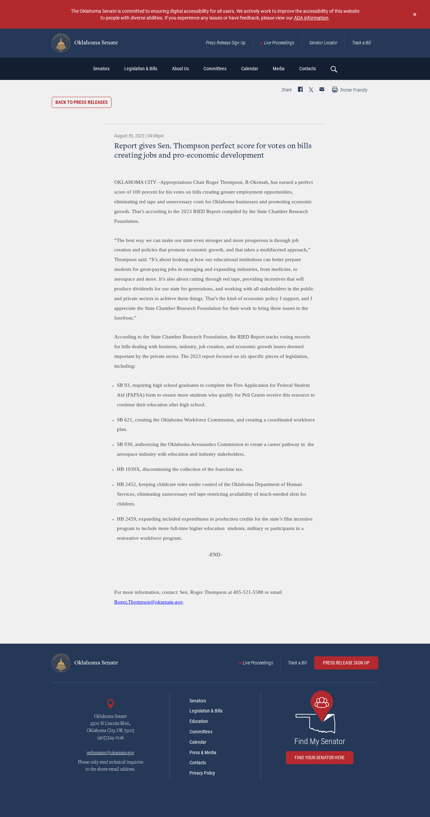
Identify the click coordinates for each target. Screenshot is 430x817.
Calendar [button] (249, 68)
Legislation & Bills (205, 710)
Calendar (197, 742)
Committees (200, 731)
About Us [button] (180, 68)
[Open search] (333, 69)
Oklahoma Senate (95, 43)
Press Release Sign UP (346, 662)
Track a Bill (361, 42)
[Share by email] (321, 90)
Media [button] (279, 68)
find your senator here (320, 757)
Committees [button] (215, 68)
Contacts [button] (307, 68)
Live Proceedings (279, 42)
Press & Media (202, 752)
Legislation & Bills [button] (140, 68)
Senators (197, 700)
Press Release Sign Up (226, 42)
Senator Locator (323, 42)
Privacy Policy (202, 773)
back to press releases (81, 102)
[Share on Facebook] (300, 90)
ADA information (311, 17)
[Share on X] (311, 90)
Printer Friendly (353, 90)
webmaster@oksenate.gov (110, 753)
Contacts (197, 762)
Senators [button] (101, 68)
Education (198, 721)
